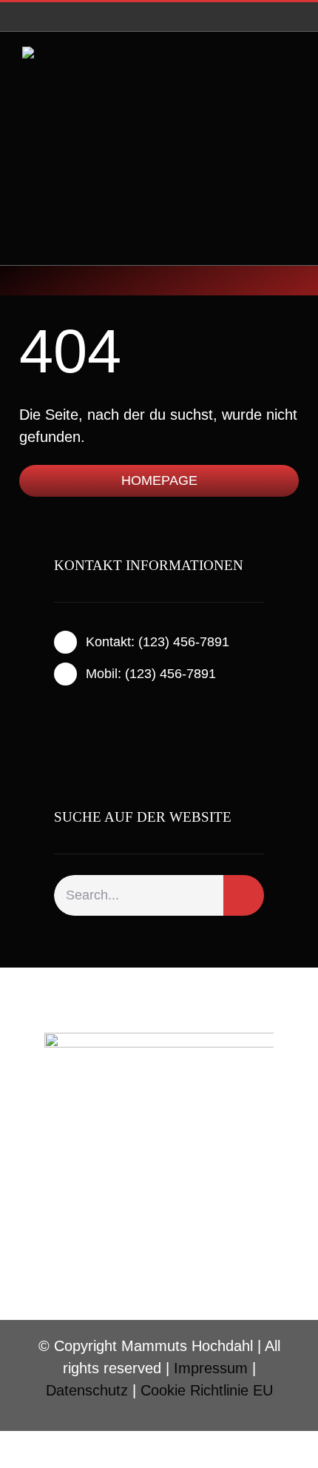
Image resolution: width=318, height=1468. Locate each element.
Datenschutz (87, 1390)
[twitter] (105, 713)
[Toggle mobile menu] (290, 81)
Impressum (211, 1368)
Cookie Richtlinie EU (207, 1390)
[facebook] (58, 713)
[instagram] (82, 713)
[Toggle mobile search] (263, 81)
